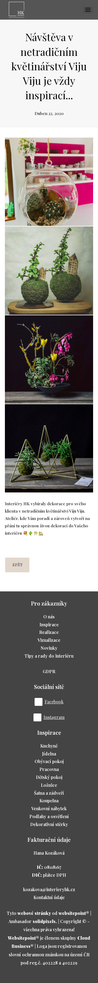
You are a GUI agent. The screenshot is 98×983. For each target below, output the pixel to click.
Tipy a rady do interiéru (49, 656)
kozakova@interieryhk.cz (49, 889)
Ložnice (49, 785)
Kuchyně (49, 746)
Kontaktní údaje (49, 897)
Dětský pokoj (49, 777)
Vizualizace (49, 640)
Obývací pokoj (49, 761)
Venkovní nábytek (49, 808)
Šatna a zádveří (49, 793)
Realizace (49, 632)
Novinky (49, 648)
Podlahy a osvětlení (49, 816)
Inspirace (49, 624)
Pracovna (49, 769)
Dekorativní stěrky (49, 824)
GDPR (49, 671)
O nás (49, 616)
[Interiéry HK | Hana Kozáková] (16, 10)
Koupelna (49, 800)
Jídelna (49, 754)
